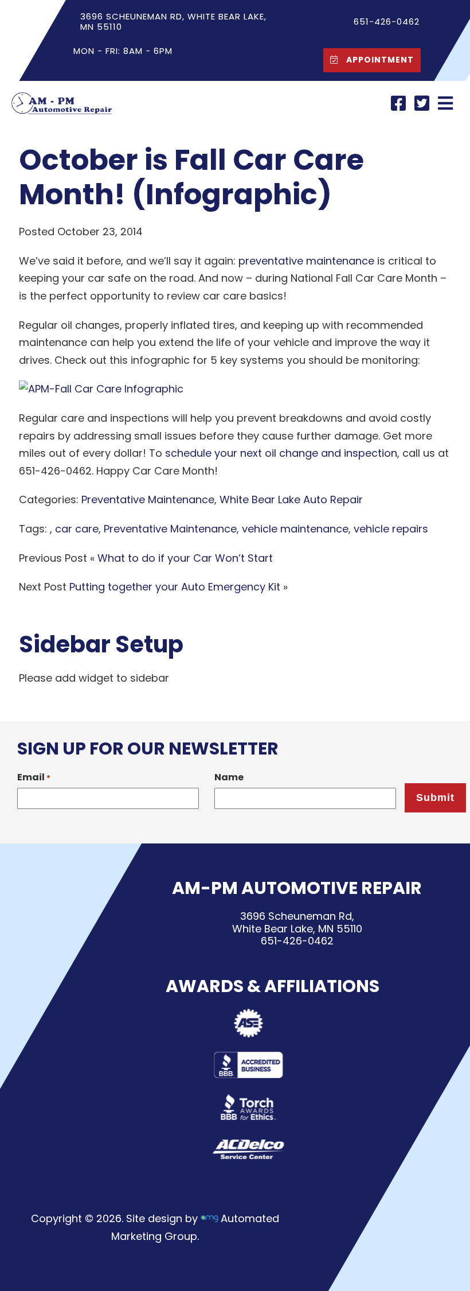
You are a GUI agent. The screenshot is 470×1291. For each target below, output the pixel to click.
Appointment (379, 59)
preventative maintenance (306, 261)
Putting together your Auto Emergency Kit (174, 587)
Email (33, 777)
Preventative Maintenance (147, 499)
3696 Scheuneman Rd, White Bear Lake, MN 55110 (173, 21)
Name (229, 777)
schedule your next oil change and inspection (281, 453)
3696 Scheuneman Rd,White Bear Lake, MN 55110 (297, 922)
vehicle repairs (391, 529)
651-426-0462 (297, 941)
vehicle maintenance (295, 529)
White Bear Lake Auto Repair (291, 499)
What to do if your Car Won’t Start (185, 558)
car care (77, 529)
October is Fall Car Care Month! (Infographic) (191, 177)
